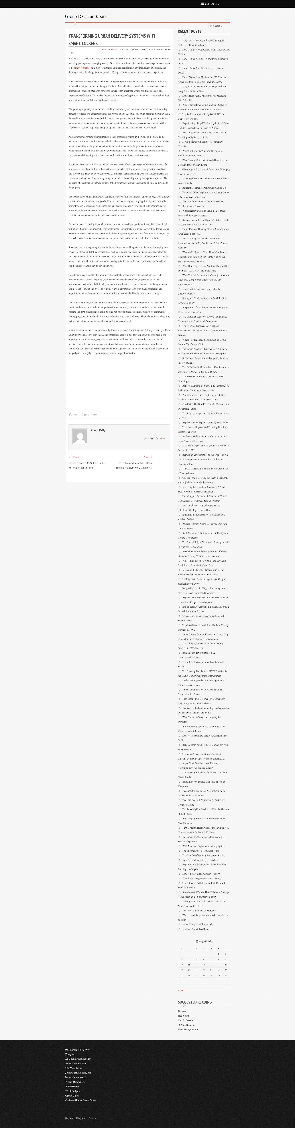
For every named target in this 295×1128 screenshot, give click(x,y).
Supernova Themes (86, 1118)
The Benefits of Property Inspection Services (204, 855)
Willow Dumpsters (75, 1081)
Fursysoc (70, 1054)
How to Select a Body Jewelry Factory (201, 873)
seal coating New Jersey (77, 1049)
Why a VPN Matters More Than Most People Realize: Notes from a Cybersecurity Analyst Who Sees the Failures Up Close (202, 256)
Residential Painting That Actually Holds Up (204, 187)
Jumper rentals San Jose (78, 1072)
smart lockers (81, 67)
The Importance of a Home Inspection (200, 850)
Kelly (75, 414)
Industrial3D (72, 1086)
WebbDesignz (72, 1091)
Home (104, 49)
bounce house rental (75, 1077)
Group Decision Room (86, 16)
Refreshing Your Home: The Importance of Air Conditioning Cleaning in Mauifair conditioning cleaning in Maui (203, 459)
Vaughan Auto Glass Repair (196, 928)
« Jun (180, 990)
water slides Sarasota (76, 1063)
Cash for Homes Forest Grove (80, 1100)
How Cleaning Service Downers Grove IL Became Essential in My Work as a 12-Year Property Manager (203, 243)
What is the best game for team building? (202, 878)
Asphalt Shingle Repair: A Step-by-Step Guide (205, 422)
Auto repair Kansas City (78, 1058)
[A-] (70, 52)
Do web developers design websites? (200, 859)
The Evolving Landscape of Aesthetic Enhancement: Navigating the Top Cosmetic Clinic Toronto (202, 330)
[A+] (74, 52)
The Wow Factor (74, 1068)
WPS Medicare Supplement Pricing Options (203, 846)
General (114, 49)
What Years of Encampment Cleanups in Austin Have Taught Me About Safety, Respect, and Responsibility (203, 279)
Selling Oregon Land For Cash (197, 924)
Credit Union (72, 1095)
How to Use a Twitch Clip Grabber (199, 910)
